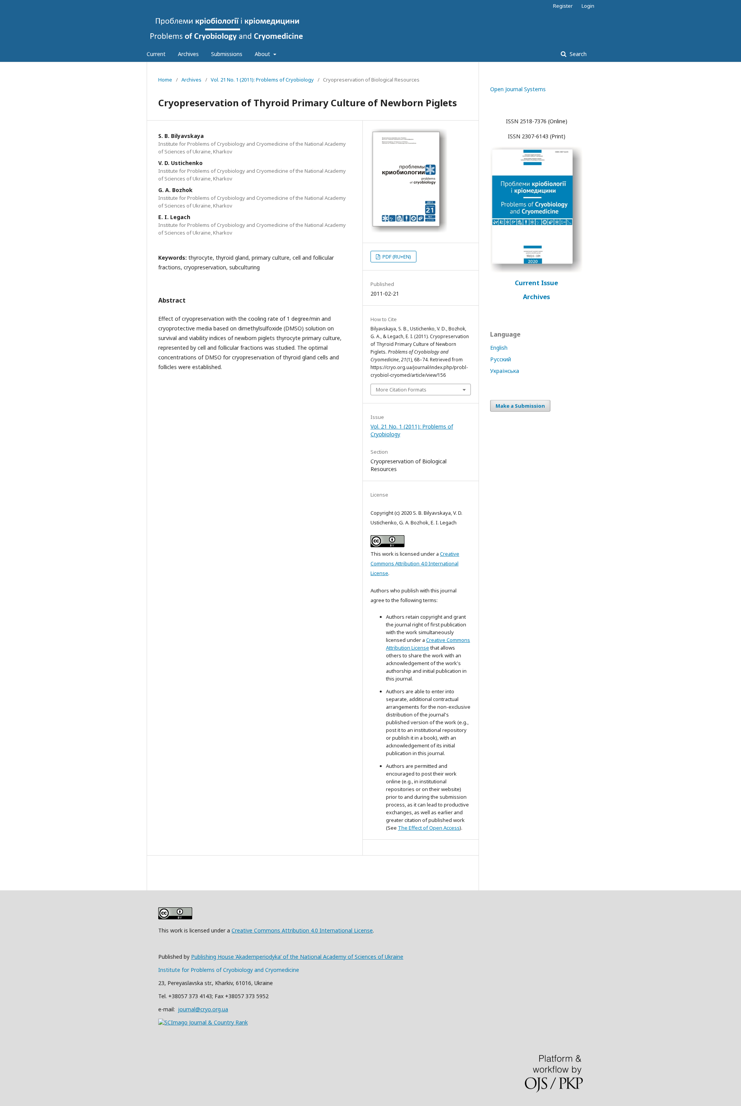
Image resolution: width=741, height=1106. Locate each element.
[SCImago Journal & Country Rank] (203, 1022)
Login (588, 5)
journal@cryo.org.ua (203, 1009)
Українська (504, 370)
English (499, 347)
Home (165, 79)
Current (156, 54)
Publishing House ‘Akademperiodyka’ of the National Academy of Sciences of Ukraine (297, 956)
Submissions (226, 54)
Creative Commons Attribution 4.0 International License (414, 563)
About (263, 54)
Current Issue (536, 283)
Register (563, 5)
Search (577, 54)
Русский (500, 359)
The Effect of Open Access (429, 827)
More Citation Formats (401, 389)
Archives (188, 54)
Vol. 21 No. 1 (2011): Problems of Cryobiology (262, 79)
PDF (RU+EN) (396, 256)
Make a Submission (520, 405)
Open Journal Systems (518, 89)
